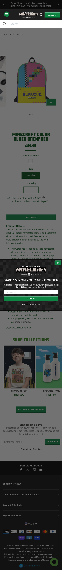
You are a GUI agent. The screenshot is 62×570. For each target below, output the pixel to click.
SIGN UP (31, 298)
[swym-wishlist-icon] (41, 16)
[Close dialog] (57, 262)
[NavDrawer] (6, 14)
